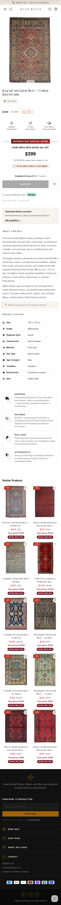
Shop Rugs (14, 838)
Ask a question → (13, 220)
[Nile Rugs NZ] (30, 9)
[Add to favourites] (54, 184)
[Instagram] (30, 894)
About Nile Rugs (17, 847)
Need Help (14, 829)
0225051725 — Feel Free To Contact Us (32, 2)
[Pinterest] (37, 894)
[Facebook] (23, 894)
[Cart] (56, 9)
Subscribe (30, 814)
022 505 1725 (8, 863)
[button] (30, 2)
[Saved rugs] (50, 9)
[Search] (11, 9)
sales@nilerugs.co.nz (11, 867)
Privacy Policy (34, 819)
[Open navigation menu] (5, 9)
